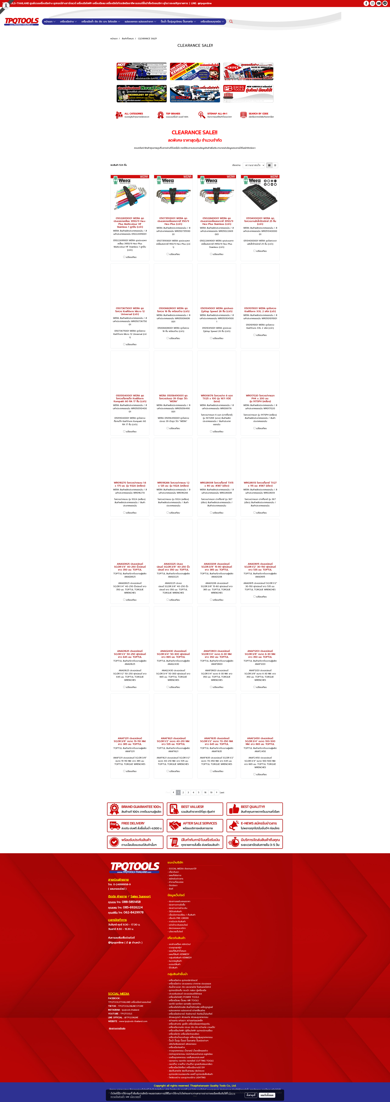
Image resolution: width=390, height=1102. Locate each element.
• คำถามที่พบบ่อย (175, 882)
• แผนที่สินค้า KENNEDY (178, 954)
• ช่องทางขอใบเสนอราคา (179, 901)
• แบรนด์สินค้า (174, 964)
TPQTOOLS (126, 1013)
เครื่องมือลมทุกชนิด (211, 21)
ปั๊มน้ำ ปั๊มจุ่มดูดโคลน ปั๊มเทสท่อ (177, 21)
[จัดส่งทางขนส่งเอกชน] (138, 1037)
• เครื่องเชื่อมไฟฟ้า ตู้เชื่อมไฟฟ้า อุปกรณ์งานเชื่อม (190, 1030)
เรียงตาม (237, 165)
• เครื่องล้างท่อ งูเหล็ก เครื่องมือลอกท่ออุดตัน (189, 1024)
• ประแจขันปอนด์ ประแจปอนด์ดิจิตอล (185, 993)
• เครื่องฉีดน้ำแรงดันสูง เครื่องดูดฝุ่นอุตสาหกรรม (190, 1037)
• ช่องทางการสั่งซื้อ (176, 904)
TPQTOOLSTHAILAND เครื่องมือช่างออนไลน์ (129, 1002)
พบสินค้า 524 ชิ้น (118, 165)
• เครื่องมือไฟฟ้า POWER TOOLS (183, 997)
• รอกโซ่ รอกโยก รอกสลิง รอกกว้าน (184, 1003)
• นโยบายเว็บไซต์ (175, 931)
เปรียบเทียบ (131, 257)
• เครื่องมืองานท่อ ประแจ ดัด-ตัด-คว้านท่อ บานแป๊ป (191, 1027)
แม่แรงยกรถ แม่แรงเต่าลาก (139, 21)
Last (222, 792)
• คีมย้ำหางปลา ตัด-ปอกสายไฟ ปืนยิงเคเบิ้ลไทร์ (189, 987)
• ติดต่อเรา (172, 885)
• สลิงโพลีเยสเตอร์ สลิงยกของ (182, 1044)
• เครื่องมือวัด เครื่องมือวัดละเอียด (183, 1034)
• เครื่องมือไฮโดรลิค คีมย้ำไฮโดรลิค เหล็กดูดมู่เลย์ (190, 1007)
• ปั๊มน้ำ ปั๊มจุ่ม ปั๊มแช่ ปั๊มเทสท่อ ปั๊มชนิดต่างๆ (188, 1040)
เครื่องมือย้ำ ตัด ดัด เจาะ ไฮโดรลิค (100, 21)
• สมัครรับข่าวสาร (175, 878)
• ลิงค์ (170, 888)
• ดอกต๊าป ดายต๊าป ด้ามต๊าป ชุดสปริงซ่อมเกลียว (190, 1064)
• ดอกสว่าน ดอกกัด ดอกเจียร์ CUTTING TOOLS (191, 1060)
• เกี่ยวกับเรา (173, 872)
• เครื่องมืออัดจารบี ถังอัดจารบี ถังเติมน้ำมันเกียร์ (190, 1013)
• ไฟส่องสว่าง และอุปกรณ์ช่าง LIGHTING (187, 1077)
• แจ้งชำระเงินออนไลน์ (178, 925)
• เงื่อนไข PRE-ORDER (178, 918)
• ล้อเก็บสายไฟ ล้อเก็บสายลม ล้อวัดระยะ (186, 1070)
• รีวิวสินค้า (172, 967)
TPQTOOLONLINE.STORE (130, 1006)
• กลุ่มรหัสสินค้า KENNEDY (180, 957)
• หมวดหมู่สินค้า (175, 961)
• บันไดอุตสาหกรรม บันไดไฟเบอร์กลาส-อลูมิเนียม (190, 1054)
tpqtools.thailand (130, 1010)
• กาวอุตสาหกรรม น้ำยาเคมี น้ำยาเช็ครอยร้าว (188, 1050)
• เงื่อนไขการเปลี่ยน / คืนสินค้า (181, 914)
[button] (231, 21)
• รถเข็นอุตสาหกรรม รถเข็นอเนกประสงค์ (186, 1057)
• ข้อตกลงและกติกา (177, 928)
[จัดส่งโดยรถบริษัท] (129, 1037)
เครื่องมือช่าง (67, 21)
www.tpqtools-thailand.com (133, 1021)
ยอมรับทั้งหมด (267, 1095)
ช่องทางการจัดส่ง (117, 1028)
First (168, 792)
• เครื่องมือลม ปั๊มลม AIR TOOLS (183, 1000)
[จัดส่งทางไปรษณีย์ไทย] (121, 1037)
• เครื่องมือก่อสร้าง (176, 1047)
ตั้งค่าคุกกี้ (251, 1095)
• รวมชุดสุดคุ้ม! (174, 947)
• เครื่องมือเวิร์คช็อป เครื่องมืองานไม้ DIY (186, 1067)
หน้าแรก (48, 21)
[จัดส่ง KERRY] (112, 1037)
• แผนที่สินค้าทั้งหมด (177, 951)
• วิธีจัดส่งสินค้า (175, 911)
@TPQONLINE (131, 1017)
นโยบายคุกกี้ (135, 1096)
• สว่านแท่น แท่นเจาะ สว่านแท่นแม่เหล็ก (185, 1020)
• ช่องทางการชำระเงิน (177, 908)
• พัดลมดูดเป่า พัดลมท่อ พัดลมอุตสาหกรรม (188, 1017)
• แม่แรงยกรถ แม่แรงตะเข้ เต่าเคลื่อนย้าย (186, 1010)
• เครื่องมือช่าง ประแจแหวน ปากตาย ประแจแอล (189, 983)
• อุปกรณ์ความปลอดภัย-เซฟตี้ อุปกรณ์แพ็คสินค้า (190, 1074)
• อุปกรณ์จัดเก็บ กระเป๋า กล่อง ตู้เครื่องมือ (187, 990)
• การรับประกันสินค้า (177, 921)
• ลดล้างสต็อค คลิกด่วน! (179, 944)
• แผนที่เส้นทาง (174, 875)
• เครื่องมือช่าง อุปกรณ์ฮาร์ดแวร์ (182, 980)
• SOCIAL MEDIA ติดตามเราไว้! (182, 868)
